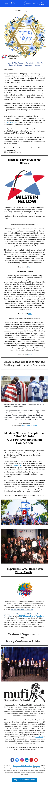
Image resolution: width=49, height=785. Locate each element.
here (30, 267)
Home (9, 63)
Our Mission (29, 63)
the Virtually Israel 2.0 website (22, 610)
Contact (37, 65)
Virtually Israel (11, 122)
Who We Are (18, 63)
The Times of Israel (29, 425)
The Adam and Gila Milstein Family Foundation (26, 766)
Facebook (39, 737)
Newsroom (28, 65)
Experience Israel (17, 569)
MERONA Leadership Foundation (31, 616)
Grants (19, 65)
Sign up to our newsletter (24, 780)
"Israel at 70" (17, 465)
